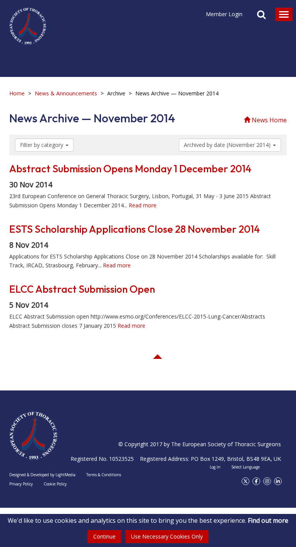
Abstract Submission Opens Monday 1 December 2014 (130, 168)
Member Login (224, 14)
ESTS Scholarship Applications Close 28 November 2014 (134, 229)
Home (17, 93)
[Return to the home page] (27, 22)
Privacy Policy (21, 484)
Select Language (245, 467)
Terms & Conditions (103, 474)
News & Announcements (66, 93)
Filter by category (42, 144)
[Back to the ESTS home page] (33, 436)
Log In (215, 467)
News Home (268, 120)
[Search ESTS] (261, 15)
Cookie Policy (55, 484)
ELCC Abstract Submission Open (82, 289)
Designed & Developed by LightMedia (42, 474)
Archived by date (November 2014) (228, 144)
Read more (142, 205)
